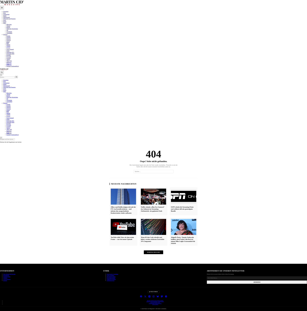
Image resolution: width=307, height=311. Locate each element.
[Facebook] (141, 296)
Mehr (4, 23)
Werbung (5, 278)
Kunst (4, 21)
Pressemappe (6, 275)
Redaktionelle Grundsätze (112, 274)
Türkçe (8, 59)
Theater (8, 26)
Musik (4, 16)
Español (8, 37)
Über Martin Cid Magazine (9, 274)
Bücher (8, 27)
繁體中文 (9, 64)
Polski (8, 51)
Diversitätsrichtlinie (111, 276)
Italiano (8, 44)
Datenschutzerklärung (155, 303)
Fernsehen (5, 11)
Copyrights (155, 304)
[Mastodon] (162, 296)
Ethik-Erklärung (110, 275)
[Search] (2, 72)
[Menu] (2, 8)
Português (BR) (10, 53)
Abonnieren (256, 282)
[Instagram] (153, 296)
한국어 (8, 48)
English (8, 36)
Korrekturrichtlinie (111, 278)
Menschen (9, 24)
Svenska (8, 58)
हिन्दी (7, 43)
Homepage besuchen (153, 252)
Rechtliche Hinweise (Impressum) (155, 301)
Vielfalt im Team (110, 280)
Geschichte (9, 31)
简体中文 (9, 62)
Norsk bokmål (10, 49)
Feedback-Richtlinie (111, 279)
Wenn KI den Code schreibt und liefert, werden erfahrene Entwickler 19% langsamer (152, 239)
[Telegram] (166, 296)
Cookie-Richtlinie (155, 302)
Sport (4, 20)
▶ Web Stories (153, 291)
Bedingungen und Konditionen (155, 300)
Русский (8, 56)
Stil (7, 30)
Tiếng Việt (9, 61)
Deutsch (5, 34)
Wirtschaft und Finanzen (9, 18)
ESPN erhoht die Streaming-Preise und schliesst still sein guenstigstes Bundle (182, 209)
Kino (4, 13)
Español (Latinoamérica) (12, 66)
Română (8, 55)
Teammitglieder (6, 276)
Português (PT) (10, 52)
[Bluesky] (158, 296)
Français (8, 40)
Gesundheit (9, 33)
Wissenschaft (6, 17)
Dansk (8, 41)
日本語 (8, 46)
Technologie (6, 14)
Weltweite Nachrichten (12, 29)
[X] (145, 296)
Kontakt (5, 280)
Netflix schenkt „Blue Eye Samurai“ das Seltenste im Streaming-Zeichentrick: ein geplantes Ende (152, 209)
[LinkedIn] (149, 296)
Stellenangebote (6, 279)
